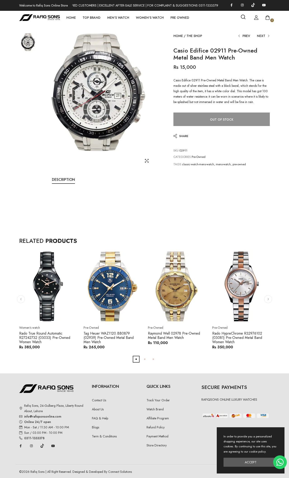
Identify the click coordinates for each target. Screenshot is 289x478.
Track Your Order (158, 400)
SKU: (176, 150)
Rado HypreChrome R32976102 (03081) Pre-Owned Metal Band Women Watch (237, 338)
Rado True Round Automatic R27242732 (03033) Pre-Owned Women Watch (44, 338)
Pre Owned (179, 17)
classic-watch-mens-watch (198, 164)
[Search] (243, 17)
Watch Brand (155, 409)
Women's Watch (150, 17)
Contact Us (99, 400)
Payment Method (157, 436)
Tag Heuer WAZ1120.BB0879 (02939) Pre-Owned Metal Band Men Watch (109, 338)
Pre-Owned (198, 157)
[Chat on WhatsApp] (280, 462)
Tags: (177, 164)
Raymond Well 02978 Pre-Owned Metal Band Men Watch (174, 335)
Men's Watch (118, 17)
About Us (98, 409)
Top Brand (91, 17)
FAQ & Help (100, 418)
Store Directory (157, 445)
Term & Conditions (104, 436)
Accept (250, 462)
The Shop (194, 36)
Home (71, 17)
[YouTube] (264, 5)
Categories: (182, 157)
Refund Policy (156, 427)
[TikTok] (253, 5)
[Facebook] (231, 5)
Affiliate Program (158, 418)
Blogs (95, 427)
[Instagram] (242, 5)
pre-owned (239, 164)
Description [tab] (63, 179)
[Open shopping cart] (267, 17)
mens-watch (223, 164)
